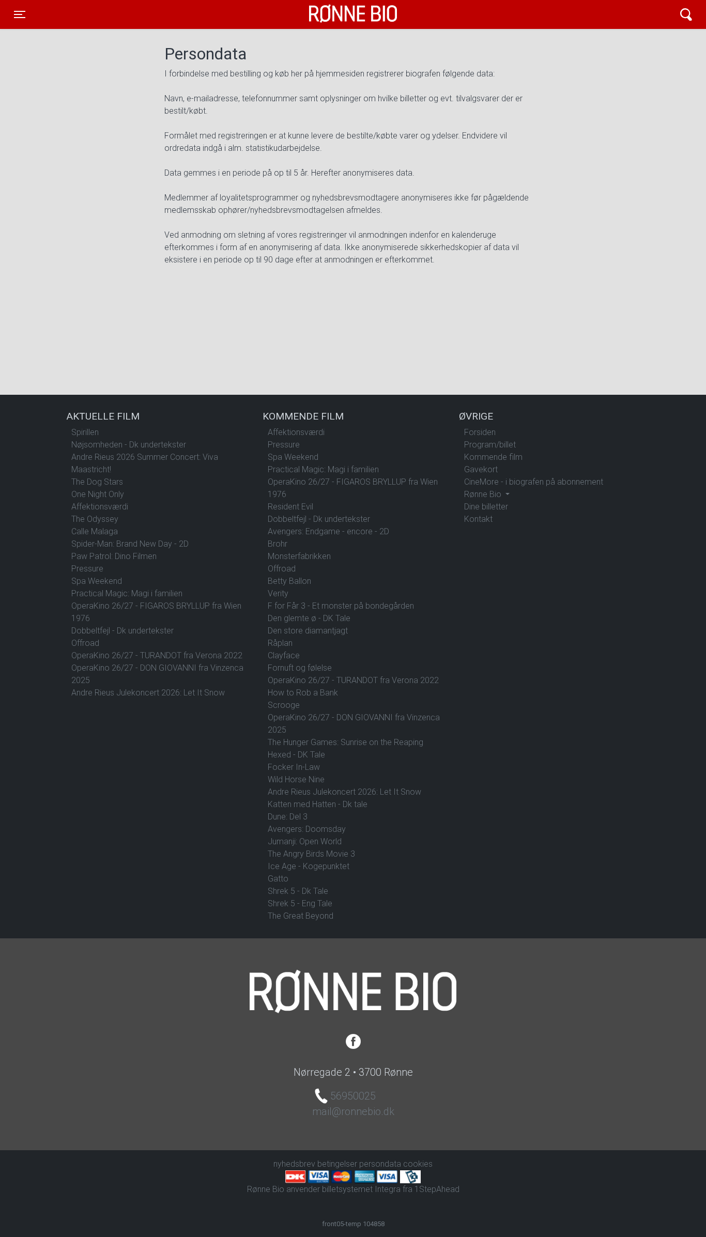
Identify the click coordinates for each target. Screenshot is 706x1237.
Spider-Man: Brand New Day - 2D (130, 544)
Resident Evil (290, 507)
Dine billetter (486, 507)
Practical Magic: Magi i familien (126, 593)
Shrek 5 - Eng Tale (300, 903)
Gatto (278, 879)
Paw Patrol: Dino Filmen (114, 556)
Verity (278, 593)
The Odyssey (94, 519)
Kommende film (493, 457)
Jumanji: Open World (305, 841)
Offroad (85, 643)
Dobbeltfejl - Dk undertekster (122, 631)
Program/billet (490, 445)
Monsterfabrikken (299, 556)
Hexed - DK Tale (296, 755)
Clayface (284, 655)
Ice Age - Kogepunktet (308, 866)
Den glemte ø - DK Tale (309, 618)
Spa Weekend (96, 581)
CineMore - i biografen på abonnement (533, 482)
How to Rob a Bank (303, 693)
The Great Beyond (300, 916)
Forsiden (480, 432)
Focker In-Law (294, 767)
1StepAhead (437, 1189)
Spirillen (85, 432)
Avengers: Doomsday (307, 829)
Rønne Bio (337, 14)
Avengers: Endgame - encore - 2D (328, 531)
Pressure (87, 569)
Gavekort (481, 469)
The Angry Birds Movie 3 (311, 854)
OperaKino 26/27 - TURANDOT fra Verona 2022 (156, 655)
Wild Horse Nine (296, 779)
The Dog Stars (97, 482)
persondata (380, 1164)
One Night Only (97, 494)
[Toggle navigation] (686, 14)
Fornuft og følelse (300, 668)
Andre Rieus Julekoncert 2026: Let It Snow (148, 693)
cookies (418, 1164)
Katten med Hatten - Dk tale (317, 804)
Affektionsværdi (99, 507)
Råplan (280, 643)
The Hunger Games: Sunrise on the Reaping (345, 742)
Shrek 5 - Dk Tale (298, 891)
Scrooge (284, 705)
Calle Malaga (94, 531)
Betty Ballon (289, 581)
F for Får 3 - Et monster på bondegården (341, 606)
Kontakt (478, 519)
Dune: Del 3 (288, 817)
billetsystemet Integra (361, 1189)
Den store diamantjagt (308, 631)
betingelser (337, 1164)
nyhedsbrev (294, 1164)
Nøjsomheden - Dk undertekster (128, 445)
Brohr (277, 544)
